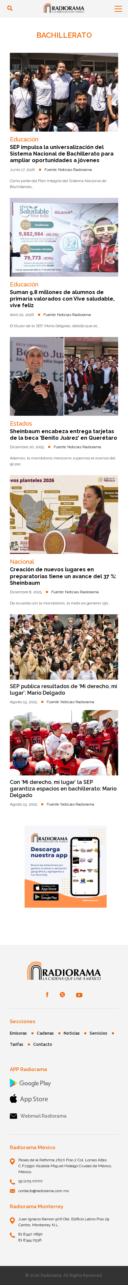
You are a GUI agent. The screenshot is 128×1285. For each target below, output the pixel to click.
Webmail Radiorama (43, 1116)
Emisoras (18, 1033)
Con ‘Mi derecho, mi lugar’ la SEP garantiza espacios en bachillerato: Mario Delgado (63, 788)
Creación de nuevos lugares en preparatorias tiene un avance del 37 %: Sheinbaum (63, 576)
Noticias (72, 1033)
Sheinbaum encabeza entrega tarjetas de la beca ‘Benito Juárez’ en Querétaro (63, 434)
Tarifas (16, 1044)
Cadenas (45, 1033)
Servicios (98, 1033)
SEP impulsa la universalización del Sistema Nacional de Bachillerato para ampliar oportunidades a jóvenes (62, 154)
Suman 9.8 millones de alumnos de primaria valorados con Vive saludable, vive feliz (62, 299)
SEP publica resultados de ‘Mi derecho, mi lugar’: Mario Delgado (63, 689)
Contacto (42, 1044)
